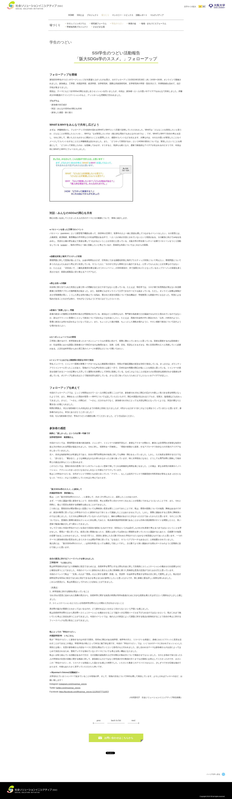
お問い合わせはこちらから (118, 738)
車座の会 (132, 23)
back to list (116, 720)
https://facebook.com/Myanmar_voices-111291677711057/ (84, 692)
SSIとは (80, 15)
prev (99, 720)
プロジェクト (92, 15)
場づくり (105, 15)
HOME (71, 15)
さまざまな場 (99, 27)
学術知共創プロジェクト (77, 27)
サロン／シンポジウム (76, 23)
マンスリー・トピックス (122, 15)
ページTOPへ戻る (213, 774)
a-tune (64, 245)
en (204, 6)
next (133, 720)
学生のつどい (117, 23)
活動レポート (141, 15)
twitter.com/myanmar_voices (68, 688)
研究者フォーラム (99, 23)
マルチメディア (157, 15)
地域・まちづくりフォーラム (153, 23)
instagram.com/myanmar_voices (73, 684)
